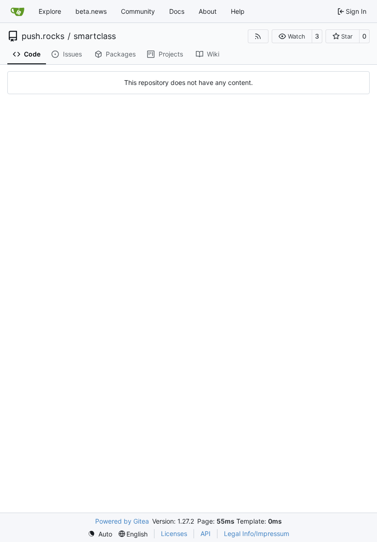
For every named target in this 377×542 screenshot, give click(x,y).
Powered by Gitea (122, 521)
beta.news (91, 11)
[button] (292, 36)
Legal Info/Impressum (256, 533)
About (208, 11)
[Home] (17, 11)
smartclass (95, 36)
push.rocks (43, 36)
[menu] (100, 534)
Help (238, 11)
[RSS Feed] (258, 36)
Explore (50, 11)
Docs (176, 11)
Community (138, 11)
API (205, 533)
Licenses (174, 533)
